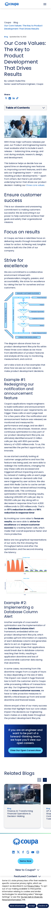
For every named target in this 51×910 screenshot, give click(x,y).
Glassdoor (28, 852)
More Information (17, 906)
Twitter (18, 852)
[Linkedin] (13, 98)
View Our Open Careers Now (25, 750)
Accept (32, 906)
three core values (35, 185)
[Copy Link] (17, 98)
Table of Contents (18, 108)
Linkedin (13, 852)
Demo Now (25, 861)
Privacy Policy (33, 886)
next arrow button (45, 780)
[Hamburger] (45, 4)
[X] (6, 98)
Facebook (23, 852)
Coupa (4, 10)
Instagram (37, 852)
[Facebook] (10, 98)
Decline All (42, 906)
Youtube (32, 852)
